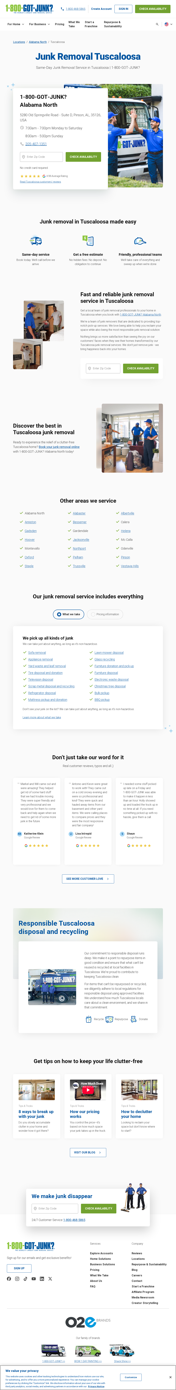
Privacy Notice (96, 1386)
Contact (137, 1281)
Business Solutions (102, 1264)
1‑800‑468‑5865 (74, 1220)
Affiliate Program (143, 1292)
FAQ (92, 1286)
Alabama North (38, 42)
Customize (131, 1377)
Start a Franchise (143, 1286)
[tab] (68, 614)
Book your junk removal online (59, 447)
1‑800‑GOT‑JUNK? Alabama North (140, 314)
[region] (88, 1377)
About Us (96, 1281)
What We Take (99, 1275)
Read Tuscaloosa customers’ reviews (40, 181)
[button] (16, 24)
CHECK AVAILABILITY (152, 9)
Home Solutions (100, 1259)
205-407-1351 (36, 144)
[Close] (170, 1377)
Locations (19, 42)
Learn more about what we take (42, 717)
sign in (123, 9)
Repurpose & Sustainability (149, 1264)
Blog (135, 1270)
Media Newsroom (143, 1297)
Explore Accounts (101, 1253)
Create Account (101, 9)
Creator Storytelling (145, 1303)
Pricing (94, 1270)
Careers (137, 1275)
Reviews (137, 1253)
